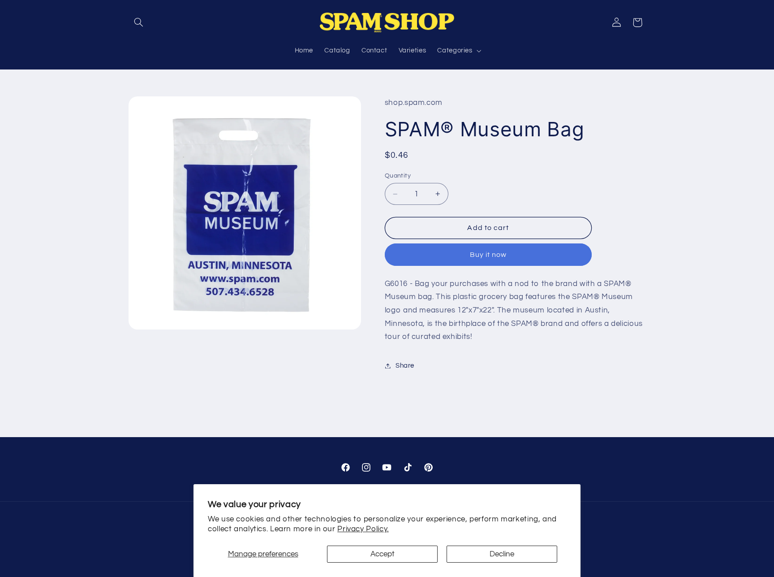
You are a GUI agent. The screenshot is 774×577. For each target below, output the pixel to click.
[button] (139, 22)
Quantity (398, 176)
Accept (382, 554)
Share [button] (405, 365)
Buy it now (488, 254)
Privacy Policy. (362, 529)
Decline (502, 554)
